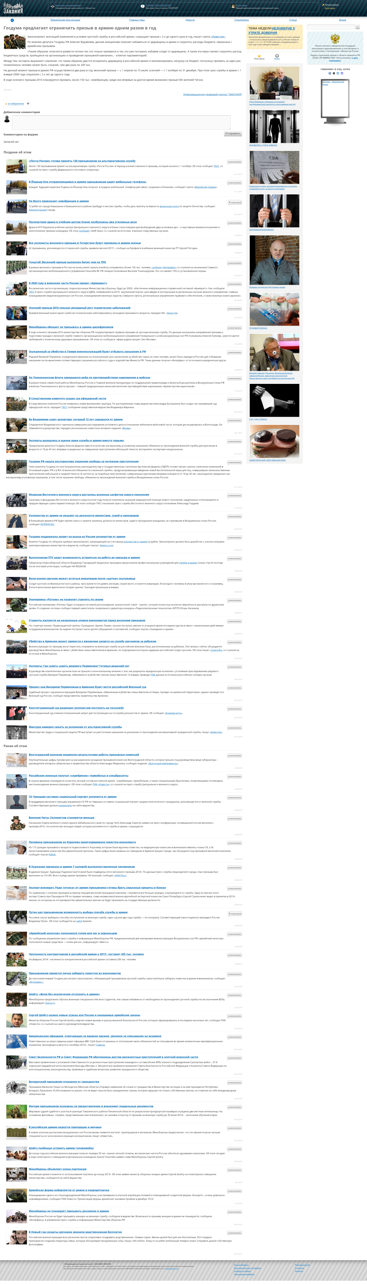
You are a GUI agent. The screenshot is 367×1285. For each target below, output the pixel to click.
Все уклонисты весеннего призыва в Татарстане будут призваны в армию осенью (85, 243)
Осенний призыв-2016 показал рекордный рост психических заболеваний (79, 307)
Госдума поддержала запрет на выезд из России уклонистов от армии (77, 536)
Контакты (299, 1271)
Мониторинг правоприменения (68, 5)
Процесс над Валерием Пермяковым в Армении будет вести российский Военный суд (87, 687)
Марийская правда (205, 187)
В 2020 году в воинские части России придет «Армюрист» (68, 283)
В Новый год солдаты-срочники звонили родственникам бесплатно (75, 1232)
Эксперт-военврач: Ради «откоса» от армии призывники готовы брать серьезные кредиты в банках (97, 887)
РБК (153, 674)
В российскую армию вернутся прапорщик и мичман (65, 1127)
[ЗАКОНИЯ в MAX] (342, 73)
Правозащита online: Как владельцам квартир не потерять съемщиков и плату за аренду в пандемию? (273, 187)
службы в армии (188, 562)
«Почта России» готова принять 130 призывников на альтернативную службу (82, 161)
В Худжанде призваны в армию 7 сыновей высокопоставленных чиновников (82, 866)
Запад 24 (172, 313)
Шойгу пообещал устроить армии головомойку (61, 1148)
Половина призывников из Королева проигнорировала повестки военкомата (82, 842)
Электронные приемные (244, 1274)
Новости (190, 20)
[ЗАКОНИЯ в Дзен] (334, 73)
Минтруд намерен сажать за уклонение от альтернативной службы (75, 727)
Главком (100, 1044)
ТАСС (217, 166)
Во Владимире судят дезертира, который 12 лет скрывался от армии (76, 419)
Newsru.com (106, 545)
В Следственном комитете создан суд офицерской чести (67, 398)
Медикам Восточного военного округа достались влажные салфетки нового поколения (89, 494)
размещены (65, 805)
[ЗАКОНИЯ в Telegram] (338, 73)
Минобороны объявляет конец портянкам (57, 1169)
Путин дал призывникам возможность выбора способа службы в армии (78, 912)
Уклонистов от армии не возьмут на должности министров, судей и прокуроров (84, 515)
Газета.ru (50, 1003)
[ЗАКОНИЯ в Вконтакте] (330, 73)
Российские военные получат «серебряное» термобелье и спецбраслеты (78, 775)
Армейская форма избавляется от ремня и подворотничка (69, 1190)
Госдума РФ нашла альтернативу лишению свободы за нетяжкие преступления (84, 461)
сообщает (84, 230)
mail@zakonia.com (171, 1269)
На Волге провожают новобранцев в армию (59, 201)
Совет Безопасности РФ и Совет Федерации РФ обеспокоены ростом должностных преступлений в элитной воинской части (113, 1057)
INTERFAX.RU (47, 524)
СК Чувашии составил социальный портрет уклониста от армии (73, 796)
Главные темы (137, 20)
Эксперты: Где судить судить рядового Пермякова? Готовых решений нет (79, 666)
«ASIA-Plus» (120, 875)
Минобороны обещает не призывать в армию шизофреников (71, 327)
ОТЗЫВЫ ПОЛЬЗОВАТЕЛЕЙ (158, 5)
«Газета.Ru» (216, 650)
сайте (79, 921)
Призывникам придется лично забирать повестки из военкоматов (75, 973)
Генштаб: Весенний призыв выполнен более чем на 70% (67, 262)
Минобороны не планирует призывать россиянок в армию (69, 1211)
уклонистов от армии (135, 541)
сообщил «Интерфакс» (164, 267)
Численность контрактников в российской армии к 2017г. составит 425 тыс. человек (86, 954)
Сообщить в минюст (242, 1271)
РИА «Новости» (101, 784)
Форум (342, 20)
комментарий (235, 202)
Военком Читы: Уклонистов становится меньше (61, 817)
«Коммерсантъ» (173, 713)
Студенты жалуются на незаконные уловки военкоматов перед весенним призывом (87, 620)
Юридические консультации (65, 20)
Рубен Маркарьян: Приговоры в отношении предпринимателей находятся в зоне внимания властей (272, 103)
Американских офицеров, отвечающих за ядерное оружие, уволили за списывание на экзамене (95, 1036)
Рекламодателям (302, 1265)
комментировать (234, 162)
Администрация (38, 209)
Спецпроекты (241, 20)
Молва (126, 428)
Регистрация (330, 8)
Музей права (241, 5)
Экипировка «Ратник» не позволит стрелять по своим (66, 599)
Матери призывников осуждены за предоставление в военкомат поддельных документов (91, 1106)
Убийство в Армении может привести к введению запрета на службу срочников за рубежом (92, 641)
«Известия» (218, 36)
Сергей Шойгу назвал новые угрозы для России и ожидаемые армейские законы (84, 1015)
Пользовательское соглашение (247, 1268)
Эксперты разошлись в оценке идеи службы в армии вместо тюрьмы (76, 440)
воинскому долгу (169, 206)
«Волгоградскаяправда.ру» (163, 763)
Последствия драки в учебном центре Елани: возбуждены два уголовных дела (83, 222)
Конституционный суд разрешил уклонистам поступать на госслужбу (76, 707)
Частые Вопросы (241, 1265)
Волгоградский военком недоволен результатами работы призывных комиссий (84, 754)
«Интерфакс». (36, 982)
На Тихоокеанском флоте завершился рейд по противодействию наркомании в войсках (89, 377)
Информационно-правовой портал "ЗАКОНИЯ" (212, 94)
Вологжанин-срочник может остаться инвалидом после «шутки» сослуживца (82, 578)
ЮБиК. (52, 854)
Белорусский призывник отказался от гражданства (64, 1081)
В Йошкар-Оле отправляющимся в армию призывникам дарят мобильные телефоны (87, 181)
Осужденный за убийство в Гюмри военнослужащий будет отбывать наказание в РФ (87, 351)
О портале (299, 1268)
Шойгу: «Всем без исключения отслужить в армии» (64, 994)
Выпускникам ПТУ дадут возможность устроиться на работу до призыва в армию (84, 557)
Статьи (293, 20)
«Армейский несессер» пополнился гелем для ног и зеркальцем (73, 933)
